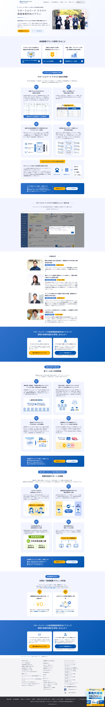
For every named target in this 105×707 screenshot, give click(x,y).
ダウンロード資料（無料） (51, 587)
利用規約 (33, 699)
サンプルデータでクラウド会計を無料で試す (29, 671)
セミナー (66, 2)
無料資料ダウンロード (80, 2)
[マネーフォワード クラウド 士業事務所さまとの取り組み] (26, 2)
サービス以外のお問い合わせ (82, 699)
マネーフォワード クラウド (26, 656)
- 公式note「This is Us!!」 (47, 689)
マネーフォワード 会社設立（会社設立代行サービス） (31, 683)
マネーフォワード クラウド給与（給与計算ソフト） (69, 677)
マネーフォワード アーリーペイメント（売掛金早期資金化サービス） (32, 679)
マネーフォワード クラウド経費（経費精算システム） (69, 674)
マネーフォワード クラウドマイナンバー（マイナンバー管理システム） (71, 683)
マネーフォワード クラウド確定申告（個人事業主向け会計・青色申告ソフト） (71, 668)
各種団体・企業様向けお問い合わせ (28, 666)
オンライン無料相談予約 (37, 31)
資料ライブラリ (71, 2)
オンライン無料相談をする (65, 353)
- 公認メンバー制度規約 (47, 685)
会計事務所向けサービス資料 (27, 668)
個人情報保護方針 (16, 699)
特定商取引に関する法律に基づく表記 (43, 699)
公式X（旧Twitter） (72, 692)
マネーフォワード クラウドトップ (70, 662)
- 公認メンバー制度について (48, 665)
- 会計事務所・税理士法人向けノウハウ (49, 682)
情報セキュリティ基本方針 (25, 699)
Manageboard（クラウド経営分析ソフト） (29, 681)
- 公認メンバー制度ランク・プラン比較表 (50, 684)
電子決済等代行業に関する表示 (70, 699)
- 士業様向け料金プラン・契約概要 (49, 687)
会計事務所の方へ (46, 2)
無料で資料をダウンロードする (39, 353)
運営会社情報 (9, 699)
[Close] (104, 689)
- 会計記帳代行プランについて (48, 666)
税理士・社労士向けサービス (36, 656)
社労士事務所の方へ (55, 2)
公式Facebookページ (72, 689)
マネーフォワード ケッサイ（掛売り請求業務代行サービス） (31, 676)
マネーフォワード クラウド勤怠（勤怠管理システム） (69, 680)
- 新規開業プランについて (47, 668)
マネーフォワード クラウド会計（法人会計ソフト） (69, 665)
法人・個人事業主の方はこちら (70, 686)
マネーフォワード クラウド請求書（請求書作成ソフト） (70, 671)
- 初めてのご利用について (47, 670)
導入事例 (61, 2)
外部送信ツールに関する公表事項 (57, 699)
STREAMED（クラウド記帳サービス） (28, 685)
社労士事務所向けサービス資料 (27, 669)
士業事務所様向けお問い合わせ (27, 664)
